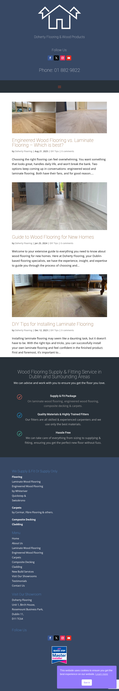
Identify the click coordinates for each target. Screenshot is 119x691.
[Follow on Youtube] (68, 57)
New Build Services (23, 571)
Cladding (17, 567)
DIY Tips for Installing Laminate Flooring (52, 324)
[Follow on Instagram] (62, 57)
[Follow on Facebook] (50, 57)
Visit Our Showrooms (24, 576)
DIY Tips (55, 151)
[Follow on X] (56, 57)
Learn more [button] (101, 674)
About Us (17, 543)
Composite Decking (23, 562)
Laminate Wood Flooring (26, 548)
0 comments (67, 151)
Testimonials (19, 581)
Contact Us (18, 585)
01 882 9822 (67, 70)
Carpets (16, 557)
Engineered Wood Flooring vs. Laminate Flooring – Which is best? (53, 142)
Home (15, 538)
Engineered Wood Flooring (27, 552)
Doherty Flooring (23, 151)
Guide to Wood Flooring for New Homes (53, 237)
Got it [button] (87, 682)
